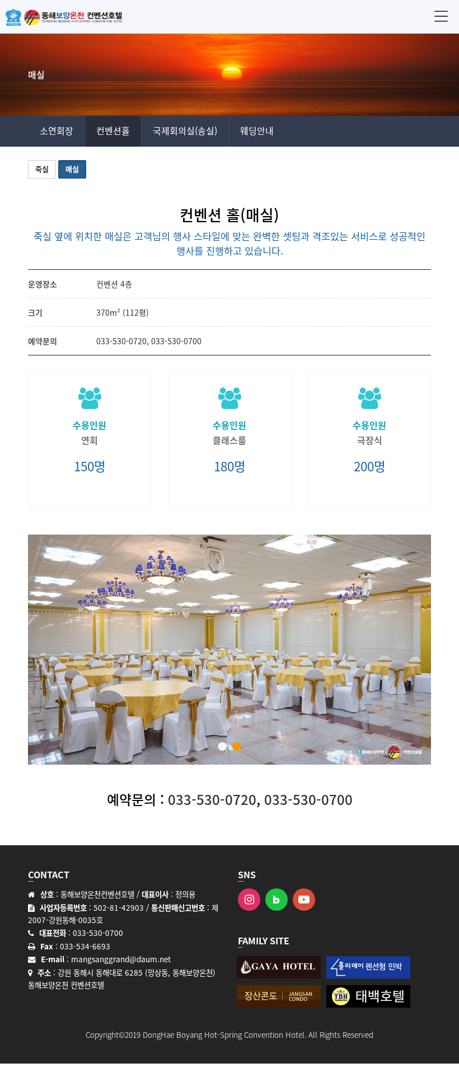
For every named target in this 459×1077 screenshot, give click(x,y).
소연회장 (56, 130)
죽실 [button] (42, 168)
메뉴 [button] (441, 16)
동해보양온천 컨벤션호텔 (64, 17)
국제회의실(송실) (185, 130)
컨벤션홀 (113, 130)
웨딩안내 (257, 130)
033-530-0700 (176, 340)
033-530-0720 (121, 340)
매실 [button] (72, 168)
